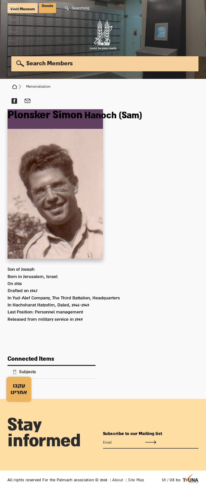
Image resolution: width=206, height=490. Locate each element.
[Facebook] (14, 101)
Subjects (27, 372)
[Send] (150, 442)
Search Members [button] (49, 63)
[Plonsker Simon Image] (55, 184)
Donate (47, 6)
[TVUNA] (190, 478)
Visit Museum (22, 9)
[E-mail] (27, 101)
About (117, 480)
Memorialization (38, 86)
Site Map (136, 480)
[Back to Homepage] (14, 87)
